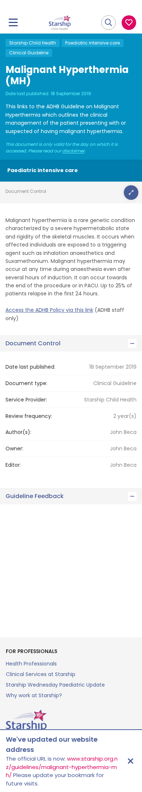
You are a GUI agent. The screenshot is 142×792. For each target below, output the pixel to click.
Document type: (26, 383)
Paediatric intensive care (92, 43)
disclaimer (73, 151)
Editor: (13, 465)
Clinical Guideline (28, 53)
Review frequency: (28, 416)
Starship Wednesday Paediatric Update (55, 684)
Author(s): (18, 432)
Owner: (14, 448)
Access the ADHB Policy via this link (49, 310)
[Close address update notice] (130, 761)
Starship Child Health (32, 43)
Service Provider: (26, 399)
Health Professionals (31, 663)
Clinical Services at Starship (40, 674)
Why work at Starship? (34, 695)
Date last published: (30, 366)
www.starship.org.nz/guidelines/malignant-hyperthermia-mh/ (62, 767)
